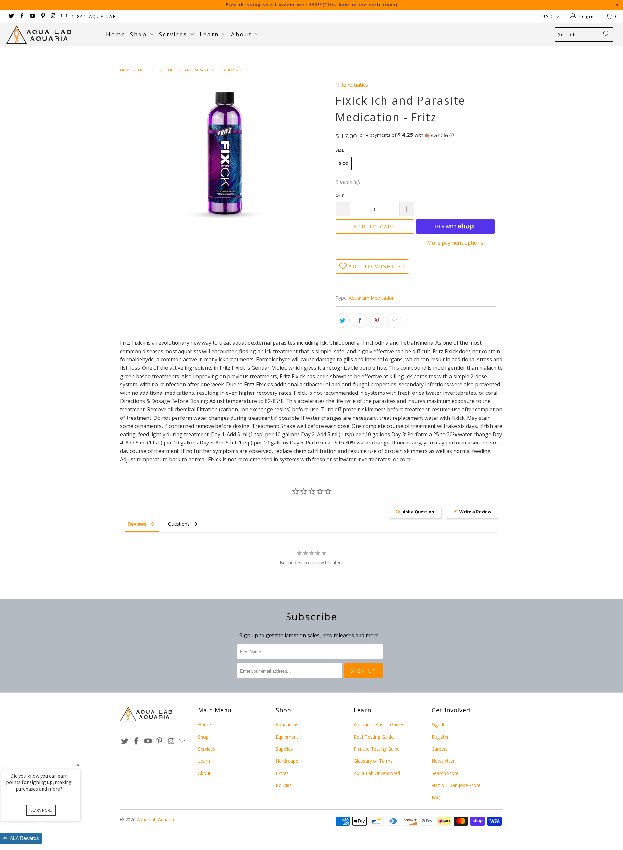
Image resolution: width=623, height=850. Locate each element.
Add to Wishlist (377, 266)
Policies (284, 785)
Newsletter (443, 761)
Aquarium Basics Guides (379, 724)
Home (116, 34)
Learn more (41, 810)
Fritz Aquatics (352, 84)
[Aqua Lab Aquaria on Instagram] (53, 16)
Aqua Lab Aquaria (155, 820)
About (242, 34)
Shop (138, 34)
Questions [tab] (178, 524)
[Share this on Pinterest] (377, 320)
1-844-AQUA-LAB (93, 16)
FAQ (436, 797)
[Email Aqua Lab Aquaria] (64, 16)
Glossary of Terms (373, 761)
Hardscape (287, 761)
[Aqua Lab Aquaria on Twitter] (11, 16)
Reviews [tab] (137, 524)
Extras (282, 773)
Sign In (439, 724)
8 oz (343, 163)
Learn (210, 34)
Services (174, 34)
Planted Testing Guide (377, 749)
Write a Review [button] (475, 512)
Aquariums (287, 724)
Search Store (445, 773)
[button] (407, 135)
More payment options (455, 242)
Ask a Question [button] (418, 512)
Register (440, 737)
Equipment (287, 737)
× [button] (77, 765)
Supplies (284, 749)
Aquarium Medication (372, 298)
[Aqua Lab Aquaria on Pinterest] (42, 16)
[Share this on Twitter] (343, 320)
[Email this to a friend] (394, 320)
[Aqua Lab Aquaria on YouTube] (32, 16)
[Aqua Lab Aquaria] (53, 34)
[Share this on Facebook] (360, 320)
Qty (340, 195)
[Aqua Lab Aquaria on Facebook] (21, 16)
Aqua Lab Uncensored (377, 773)
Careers (440, 749)
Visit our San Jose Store (456, 785)
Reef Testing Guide (374, 737)
